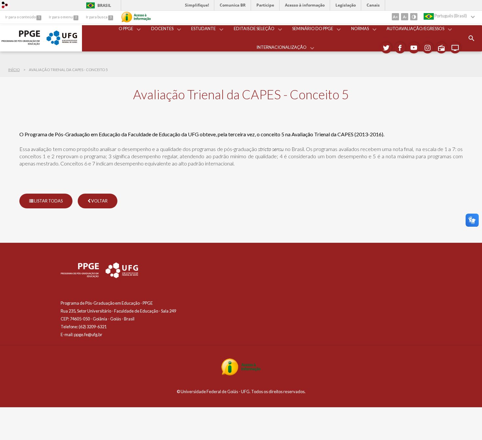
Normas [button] (360, 28)
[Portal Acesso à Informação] (241, 373)
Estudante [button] (203, 28)
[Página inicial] (21, 43)
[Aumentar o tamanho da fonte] (395, 16)
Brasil (97, 5)
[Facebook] (400, 47)
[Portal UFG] (62, 43)
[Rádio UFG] (441, 47)
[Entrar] (5, 5)
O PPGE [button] (126, 28)
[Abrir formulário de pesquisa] (471, 38)
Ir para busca (97, 17)
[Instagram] (427, 47)
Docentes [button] (162, 28)
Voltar (99, 200)
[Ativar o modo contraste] (413, 16)
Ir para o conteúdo (20, 17)
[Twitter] (386, 47)
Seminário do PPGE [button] (312, 28)
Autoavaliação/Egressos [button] (415, 28)
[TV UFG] (455, 47)
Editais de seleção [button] (254, 28)
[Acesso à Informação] (136, 17)
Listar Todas (48, 200)
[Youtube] (413, 47)
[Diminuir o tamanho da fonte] (404, 16)
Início (14, 69)
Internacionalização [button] (281, 47)
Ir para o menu (61, 17)
